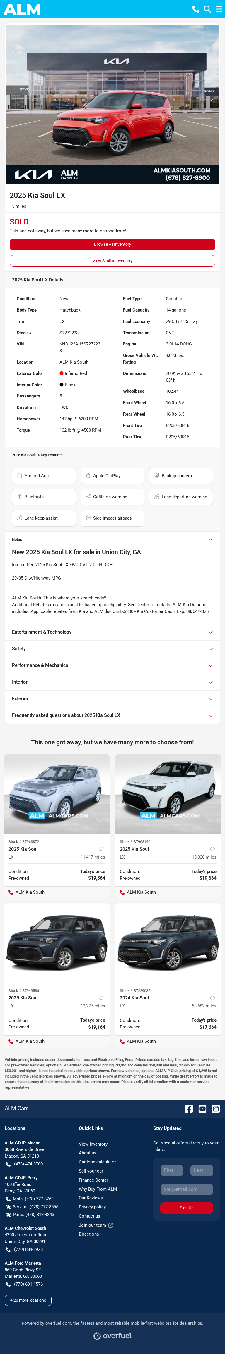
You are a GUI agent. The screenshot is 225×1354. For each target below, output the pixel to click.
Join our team (92, 1225)
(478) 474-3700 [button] (28, 1164)
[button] (196, 9)
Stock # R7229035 (135, 990)
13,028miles (204, 857)
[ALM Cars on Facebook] (186, 1108)
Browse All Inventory (112, 244)
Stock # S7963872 (23, 841)
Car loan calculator (97, 1162)
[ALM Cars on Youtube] (200, 1108)
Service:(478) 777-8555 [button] (35, 1206)
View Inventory (93, 1144)
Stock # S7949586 (23, 990)
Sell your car (91, 1171)
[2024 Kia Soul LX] (168, 943)
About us (87, 1153)
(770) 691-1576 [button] (28, 1284)
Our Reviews (91, 1198)
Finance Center (93, 1180)
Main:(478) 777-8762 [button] (33, 1198)
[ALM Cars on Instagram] (213, 1108)
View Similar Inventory (113, 260)
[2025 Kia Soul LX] (57, 794)
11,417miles (93, 857)
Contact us (89, 1216)
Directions (89, 1234)
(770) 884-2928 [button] (28, 1249)
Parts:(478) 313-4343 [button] (33, 1214)
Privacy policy (92, 1207)
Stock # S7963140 (135, 841)
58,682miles (204, 1006)
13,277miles (93, 1006)
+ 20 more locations (28, 1300)
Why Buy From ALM (98, 1189)
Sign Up (187, 1208)
